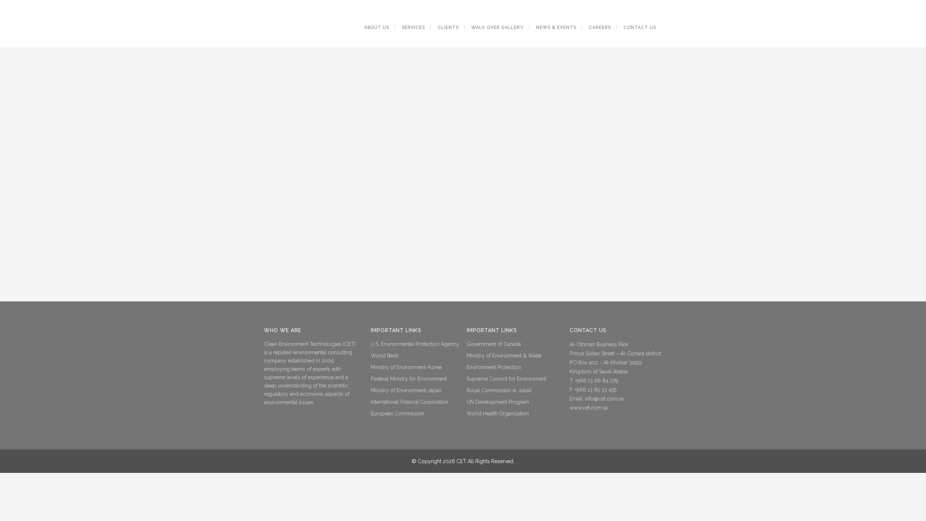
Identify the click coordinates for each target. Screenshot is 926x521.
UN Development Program (498, 402)
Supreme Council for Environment (506, 379)
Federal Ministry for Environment (409, 379)
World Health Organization (498, 413)
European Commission (397, 413)
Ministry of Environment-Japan (406, 390)
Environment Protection (494, 367)
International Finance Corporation (409, 402)
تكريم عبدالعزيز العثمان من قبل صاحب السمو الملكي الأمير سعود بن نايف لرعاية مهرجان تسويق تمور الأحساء (449, 62)
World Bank (384, 356)
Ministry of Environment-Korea (406, 367)
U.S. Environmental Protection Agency (415, 344)
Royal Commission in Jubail (499, 390)
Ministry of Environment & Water (504, 356)
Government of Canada (494, 344)
